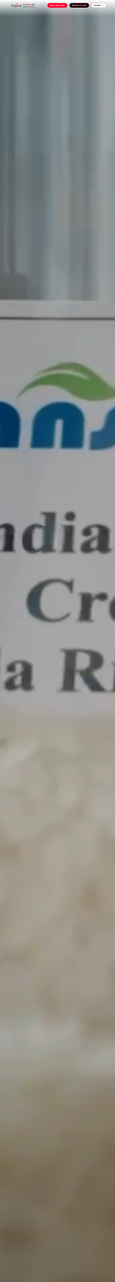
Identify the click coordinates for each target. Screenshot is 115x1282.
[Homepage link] (23, 5)
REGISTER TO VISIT (79, 5)
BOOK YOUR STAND (57, 5)
